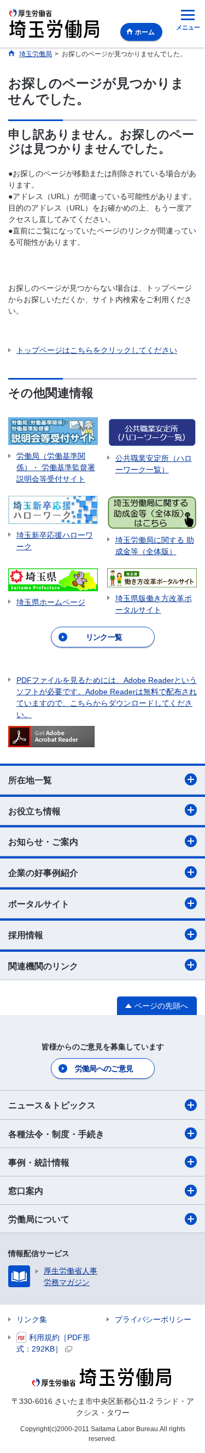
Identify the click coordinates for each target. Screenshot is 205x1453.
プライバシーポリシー (153, 1319)
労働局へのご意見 (104, 1068)
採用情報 (25, 935)
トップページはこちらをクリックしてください (96, 350)
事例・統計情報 (38, 1162)
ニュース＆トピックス (52, 1105)
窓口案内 (25, 1191)
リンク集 (31, 1319)
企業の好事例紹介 (43, 873)
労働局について (38, 1219)
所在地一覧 (30, 780)
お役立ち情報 (34, 811)
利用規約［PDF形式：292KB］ (53, 1343)
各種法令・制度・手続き (56, 1134)
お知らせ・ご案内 (43, 841)
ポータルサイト (38, 904)
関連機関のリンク (43, 966)
